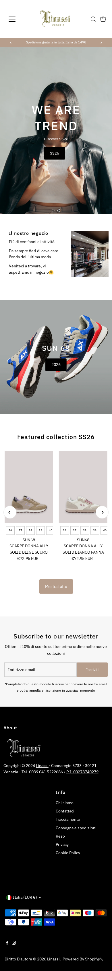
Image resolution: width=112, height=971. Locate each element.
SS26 (54, 153)
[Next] (100, 42)
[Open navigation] (17, 19)
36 (10, 530)
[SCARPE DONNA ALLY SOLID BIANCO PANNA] (83, 487)
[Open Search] (93, 19)
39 (40, 530)
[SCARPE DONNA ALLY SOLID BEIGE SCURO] (29, 487)
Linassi (42, 765)
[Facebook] (7, 943)
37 (20, 530)
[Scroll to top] (100, 959)
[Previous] (11, 42)
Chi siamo (65, 802)
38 (30, 530)
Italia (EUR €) (25, 897)
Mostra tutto (56, 586)
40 (50, 530)
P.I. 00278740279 (82, 771)
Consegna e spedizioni (76, 827)
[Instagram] (13, 943)
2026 (56, 364)
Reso (60, 836)
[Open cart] (103, 19)
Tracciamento (68, 819)
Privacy (62, 844)
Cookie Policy (68, 852)
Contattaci (65, 811)
